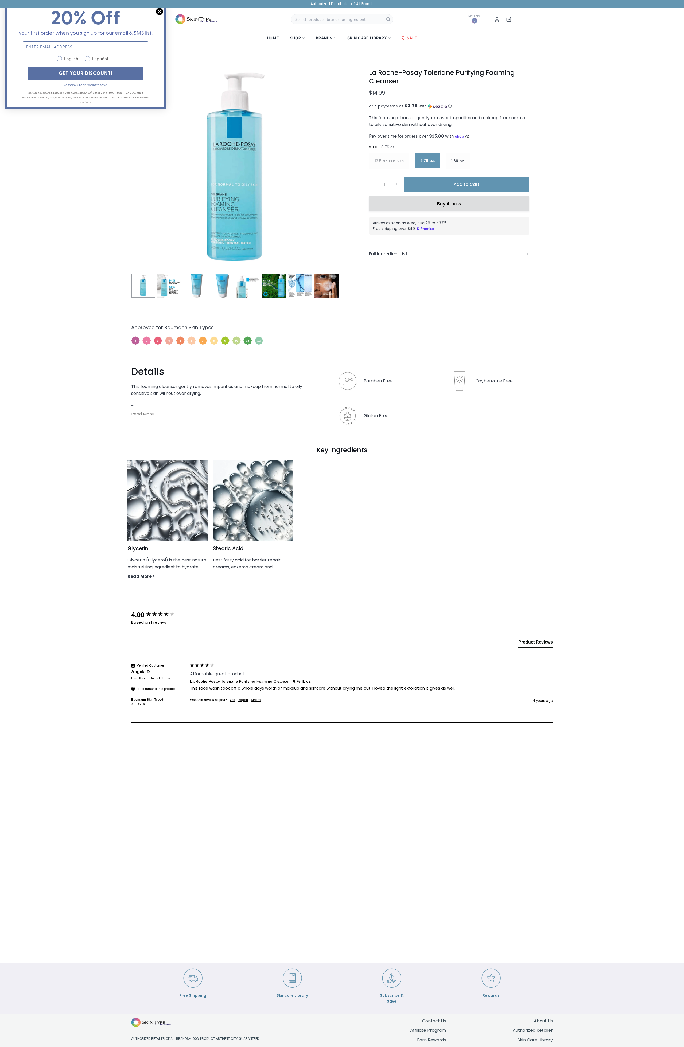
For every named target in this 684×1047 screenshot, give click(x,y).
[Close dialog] (160, 11)
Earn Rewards (431, 1040)
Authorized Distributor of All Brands (342, 3)
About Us (543, 1021)
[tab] (535, 643)
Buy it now (449, 203)
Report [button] (243, 700)
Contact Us (434, 1021)
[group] (159, 614)
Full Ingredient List (388, 254)
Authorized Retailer (533, 1030)
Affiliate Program (428, 1030)
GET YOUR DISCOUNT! (85, 73)
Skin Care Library (535, 1040)
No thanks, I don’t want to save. (85, 85)
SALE (412, 38)
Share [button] (256, 700)
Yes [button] (232, 700)
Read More (142, 414)
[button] (449, 106)
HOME (273, 38)
